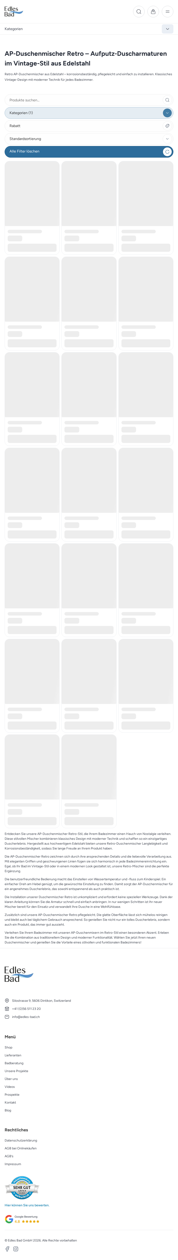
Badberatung (14, 1063)
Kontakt (10, 1102)
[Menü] (167, 11)
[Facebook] (7, 1249)
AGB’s (9, 1156)
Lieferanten (13, 1055)
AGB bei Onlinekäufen (21, 1148)
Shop (8, 1047)
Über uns (11, 1079)
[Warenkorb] (153, 11)
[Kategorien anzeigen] (167, 29)
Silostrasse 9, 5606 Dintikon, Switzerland (41, 1001)
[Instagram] (16, 1249)
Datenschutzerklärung (21, 1140)
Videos (10, 1087)
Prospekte (12, 1095)
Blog (8, 1110)
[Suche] (139, 11)
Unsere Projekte (16, 1071)
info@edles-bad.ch (26, 1017)
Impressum (13, 1164)
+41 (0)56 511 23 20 (26, 1009)
